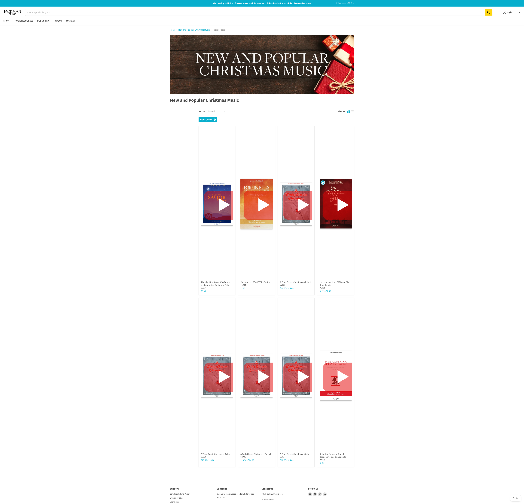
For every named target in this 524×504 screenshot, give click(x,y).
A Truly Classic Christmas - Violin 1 (295, 282)
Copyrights (174, 501)
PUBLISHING (43, 20)
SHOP (6, 20)
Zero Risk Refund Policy (180, 494)
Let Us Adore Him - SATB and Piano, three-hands (336, 284)
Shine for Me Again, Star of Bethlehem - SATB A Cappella (333, 455)
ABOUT (58, 20)
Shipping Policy (176, 497)
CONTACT (70, 20)
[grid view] (348, 111)
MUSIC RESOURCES (24, 20)
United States (344, 3)
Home (172, 30)
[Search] (488, 12)
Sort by (202, 111)
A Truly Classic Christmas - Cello (215, 454)
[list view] (352, 111)
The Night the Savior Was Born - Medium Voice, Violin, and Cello (215, 284)
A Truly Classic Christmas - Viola (294, 454)
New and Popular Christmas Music (194, 30)
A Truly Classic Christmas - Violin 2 (255, 454)
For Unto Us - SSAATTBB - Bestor (255, 282)
